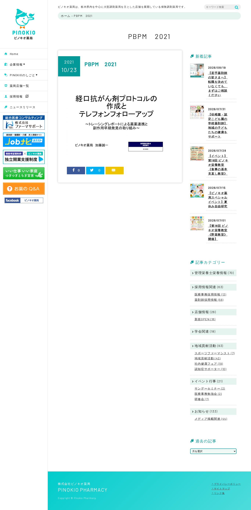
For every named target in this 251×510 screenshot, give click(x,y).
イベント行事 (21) (209, 381)
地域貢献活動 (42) (208, 358)
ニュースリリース (23, 107)
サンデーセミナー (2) (210, 388)
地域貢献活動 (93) (209, 346)
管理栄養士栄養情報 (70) (214, 273)
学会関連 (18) (205, 331)
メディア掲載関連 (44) (211, 418)
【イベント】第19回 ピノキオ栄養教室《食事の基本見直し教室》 (218, 164)
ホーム (66, 15)
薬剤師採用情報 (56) (209, 299)
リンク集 (219, 493)
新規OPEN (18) (205, 319)
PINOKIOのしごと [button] (22, 75)
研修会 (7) (202, 399)
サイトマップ (222, 488)
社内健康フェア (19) (209, 363)
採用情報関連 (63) (209, 287)
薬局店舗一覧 (19, 85)
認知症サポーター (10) (211, 369)
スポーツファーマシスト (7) (215, 353)
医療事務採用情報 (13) (210, 294)
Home (14, 53)
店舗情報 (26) (205, 312)
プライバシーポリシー (227, 483)
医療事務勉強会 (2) (208, 393)
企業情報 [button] (16, 64)
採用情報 (16, 96)
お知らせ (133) (206, 411)
